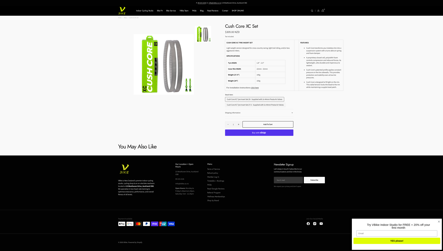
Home (120, 17)
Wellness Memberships (216, 196)
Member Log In (213, 177)
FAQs (209, 184)
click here (255, 88)
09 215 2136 (202, 3)
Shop (125, 17)
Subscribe (314, 180)
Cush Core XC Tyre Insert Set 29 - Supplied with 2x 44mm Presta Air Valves (254, 100)
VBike (125, 242)
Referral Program (213, 192)
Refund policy (212, 173)
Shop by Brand (213, 200)
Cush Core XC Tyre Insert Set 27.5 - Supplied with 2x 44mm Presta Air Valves (255, 105)
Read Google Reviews (215, 188)
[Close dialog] (439, 222)
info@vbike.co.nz (215, 3)
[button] (312, 11)
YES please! (396, 241)
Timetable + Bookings (215, 181)
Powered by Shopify (135, 242)
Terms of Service (213, 169)
